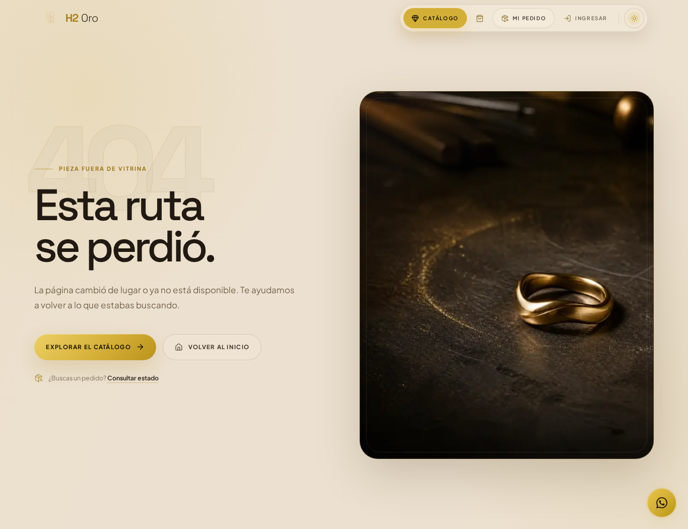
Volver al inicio (218, 347)
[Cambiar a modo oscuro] (634, 18)
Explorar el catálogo (88, 347)
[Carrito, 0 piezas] (480, 18)
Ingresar (591, 18)
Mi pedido (529, 18)
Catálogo (441, 18)
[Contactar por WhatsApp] (662, 503)
